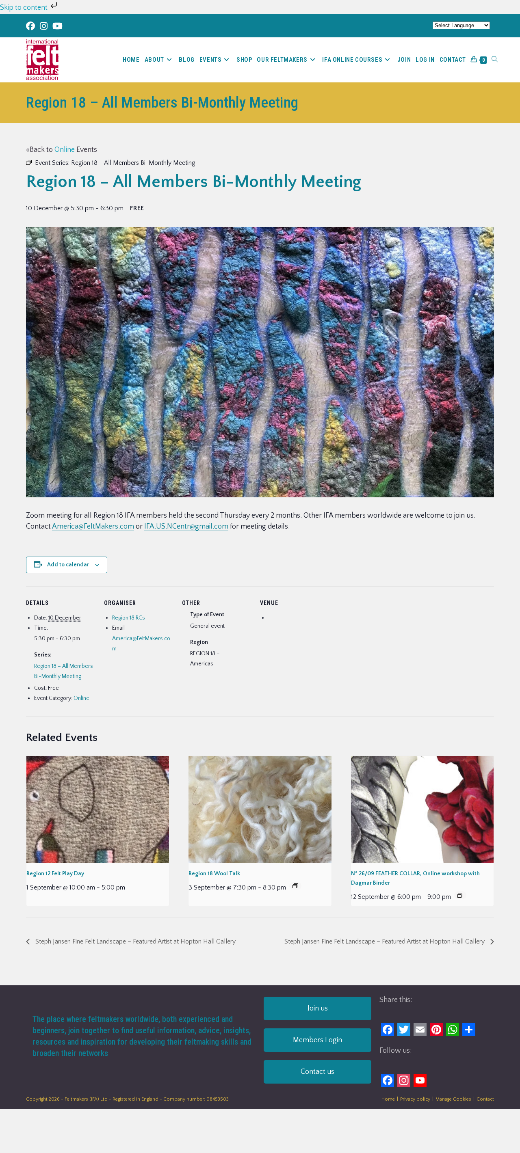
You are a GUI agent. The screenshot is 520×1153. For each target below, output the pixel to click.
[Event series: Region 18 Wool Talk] (295, 885)
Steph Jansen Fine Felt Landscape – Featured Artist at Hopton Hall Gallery (135, 941)
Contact (485, 1099)
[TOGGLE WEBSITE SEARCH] (494, 59)
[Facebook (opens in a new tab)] (31, 26)
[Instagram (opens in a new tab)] (43, 26)
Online (64, 150)
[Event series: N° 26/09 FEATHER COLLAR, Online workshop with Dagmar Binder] (460, 895)
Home (388, 1099)
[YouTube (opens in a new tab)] (57, 26)
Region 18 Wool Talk (214, 873)
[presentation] (97, 809)
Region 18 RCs (128, 618)
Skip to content (24, 8)
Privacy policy (415, 1099)
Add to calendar (68, 564)
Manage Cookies (453, 1099)
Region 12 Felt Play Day (55, 873)
